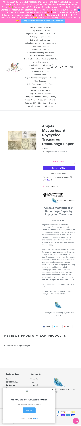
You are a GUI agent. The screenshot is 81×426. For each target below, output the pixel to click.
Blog (32, 382)
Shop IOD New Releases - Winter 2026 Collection (43, 21)
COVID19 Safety (12, 382)
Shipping (45, 152)
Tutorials (34, 379)
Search (8, 379)
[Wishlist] (61, 67)
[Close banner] (78, 11)
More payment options (59, 173)
